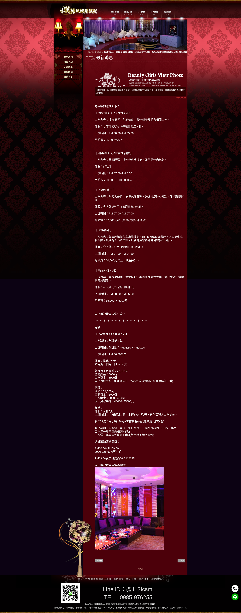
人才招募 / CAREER (141, 13)
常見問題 (68, 72)
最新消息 (68, 77)
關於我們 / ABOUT (114, 13)
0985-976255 (136, 597)
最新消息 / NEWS (167, 13)
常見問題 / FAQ (154, 13)
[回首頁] (79, 10)
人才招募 (68, 67)
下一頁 (181, 561)
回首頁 (90, 52)
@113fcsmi (140, 589)
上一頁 (99, 561)
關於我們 (68, 57)
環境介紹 (68, 62)
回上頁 (140, 569)
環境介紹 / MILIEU (127, 13)
